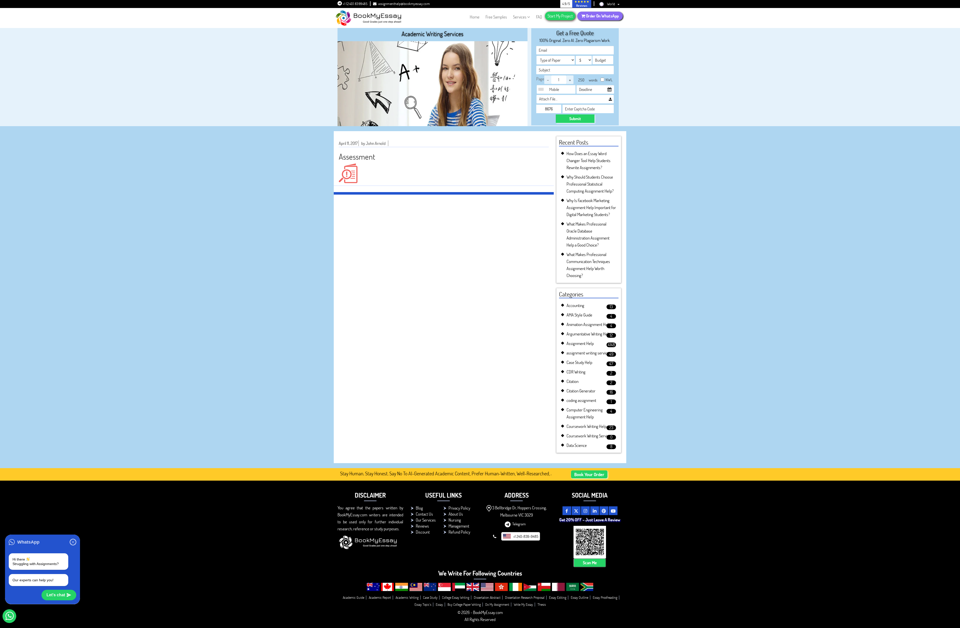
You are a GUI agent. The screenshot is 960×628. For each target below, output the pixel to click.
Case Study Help (579, 362)
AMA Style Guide (579, 315)
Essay (439, 604)
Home (475, 17)
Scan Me (590, 563)
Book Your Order (589, 474)
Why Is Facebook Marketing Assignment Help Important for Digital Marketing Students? (591, 207)
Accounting (575, 305)
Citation (572, 381)
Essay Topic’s (422, 604)
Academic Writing (407, 597)
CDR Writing (576, 372)
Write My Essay (523, 604)
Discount (423, 532)
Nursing (454, 520)
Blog (419, 508)
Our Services (426, 520)
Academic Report (380, 597)
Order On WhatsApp (602, 16)
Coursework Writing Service (588, 436)
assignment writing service (587, 353)
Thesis (542, 604)
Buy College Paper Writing (464, 604)
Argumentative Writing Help (588, 334)
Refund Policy (459, 532)
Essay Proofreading (605, 597)
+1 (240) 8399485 (355, 3)
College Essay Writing (455, 597)
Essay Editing (557, 597)
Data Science (576, 445)
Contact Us (424, 514)
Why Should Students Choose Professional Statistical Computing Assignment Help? (590, 184)
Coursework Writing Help (586, 426)
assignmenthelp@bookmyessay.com (404, 3)
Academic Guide (353, 597)
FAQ (539, 17)
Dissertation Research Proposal (524, 597)
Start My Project (560, 16)
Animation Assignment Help (588, 324)
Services (519, 17)
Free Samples (496, 17)
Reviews (422, 526)
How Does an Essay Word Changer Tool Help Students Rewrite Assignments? (588, 160)
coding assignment (581, 400)
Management (458, 526)
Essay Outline (579, 597)
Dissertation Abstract (487, 597)
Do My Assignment (497, 604)
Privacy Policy (459, 508)
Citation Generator (581, 391)
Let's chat (55, 595)
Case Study (430, 597)
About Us (455, 514)
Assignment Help (580, 343)
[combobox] (542, 89)
